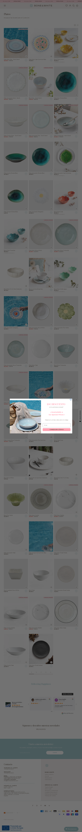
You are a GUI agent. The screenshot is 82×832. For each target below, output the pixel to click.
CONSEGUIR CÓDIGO (57, 429)
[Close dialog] (71, 399)
